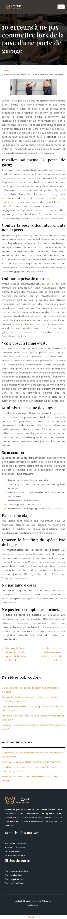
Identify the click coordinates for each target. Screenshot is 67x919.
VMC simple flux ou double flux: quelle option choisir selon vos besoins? (16, 654)
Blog (7, 70)
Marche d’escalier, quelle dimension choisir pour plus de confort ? (51, 654)
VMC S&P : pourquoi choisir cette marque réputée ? (31, 762)
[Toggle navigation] (61, 6)
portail (50, 283)
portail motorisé (22, 324)
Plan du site (33, 917)
